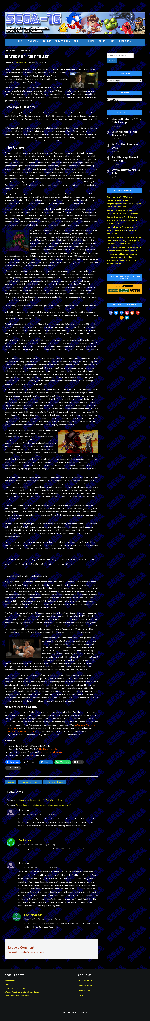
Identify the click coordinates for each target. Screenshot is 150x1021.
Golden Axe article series (29, 782)
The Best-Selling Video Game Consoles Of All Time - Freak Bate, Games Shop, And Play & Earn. (122, 213)
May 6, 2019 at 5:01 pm (34, 919)
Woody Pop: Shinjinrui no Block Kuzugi (22, 992)
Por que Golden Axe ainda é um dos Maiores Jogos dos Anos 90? (43, 805)
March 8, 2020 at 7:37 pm (29, 814)
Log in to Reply (49, 814)
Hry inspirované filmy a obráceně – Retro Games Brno (39, 800)
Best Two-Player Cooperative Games (124, 146)
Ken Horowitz (20, 62)
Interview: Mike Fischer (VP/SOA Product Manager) (126, 120)
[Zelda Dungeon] (113, 290)
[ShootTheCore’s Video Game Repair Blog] (135, 290)
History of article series (55, 782)
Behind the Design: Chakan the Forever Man (125, 158)
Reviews (31, 41)
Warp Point (128, 286)
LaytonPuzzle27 (33, 914)
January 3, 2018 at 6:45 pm (30, 844)
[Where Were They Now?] (124, 290)
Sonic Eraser (10, 980)
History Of (24, 51)
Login (111, 41)
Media (102, 41)
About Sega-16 (85, 980)
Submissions (61, 41)
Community (123, 41)
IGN (31, 755)
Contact (91, 41)
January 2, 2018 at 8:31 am (30, 867)
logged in (23, 952)
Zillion (7, 984)
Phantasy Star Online (15, 988)
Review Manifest (85, 985)
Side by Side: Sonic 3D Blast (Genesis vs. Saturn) (124, 133)
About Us (78, 41)
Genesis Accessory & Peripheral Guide (126, 171)
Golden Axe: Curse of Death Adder (20, 731)
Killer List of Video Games (49, 749)
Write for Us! (84, 990)
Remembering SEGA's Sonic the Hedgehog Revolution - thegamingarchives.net (121, 200)
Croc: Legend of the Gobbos (17, 996)
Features (46, 41)
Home (21, 41)
